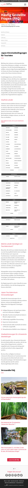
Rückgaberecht (21, 480)
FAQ (9, 24)
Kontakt (8, 480)
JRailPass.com (4, 24)
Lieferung (3, 37)
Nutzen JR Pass (4, 40)
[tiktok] (21, 475)
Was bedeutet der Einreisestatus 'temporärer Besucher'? (10, 423)
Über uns (5, 480)
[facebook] (6, 475)
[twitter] (9, 475)
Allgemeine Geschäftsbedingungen (10, 482)
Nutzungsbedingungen (19, 482)
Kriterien (13, 24)
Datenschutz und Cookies (14, 480)
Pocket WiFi (3, 43)
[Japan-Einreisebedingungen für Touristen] (8, 4)
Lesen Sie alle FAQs (14, 460)
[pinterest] (15, 475)
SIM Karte (3, 45)
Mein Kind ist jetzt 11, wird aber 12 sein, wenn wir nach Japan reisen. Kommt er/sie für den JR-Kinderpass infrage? (13, 449)
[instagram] (12, 475)
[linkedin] (18, 475)
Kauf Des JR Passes (5, 32)
